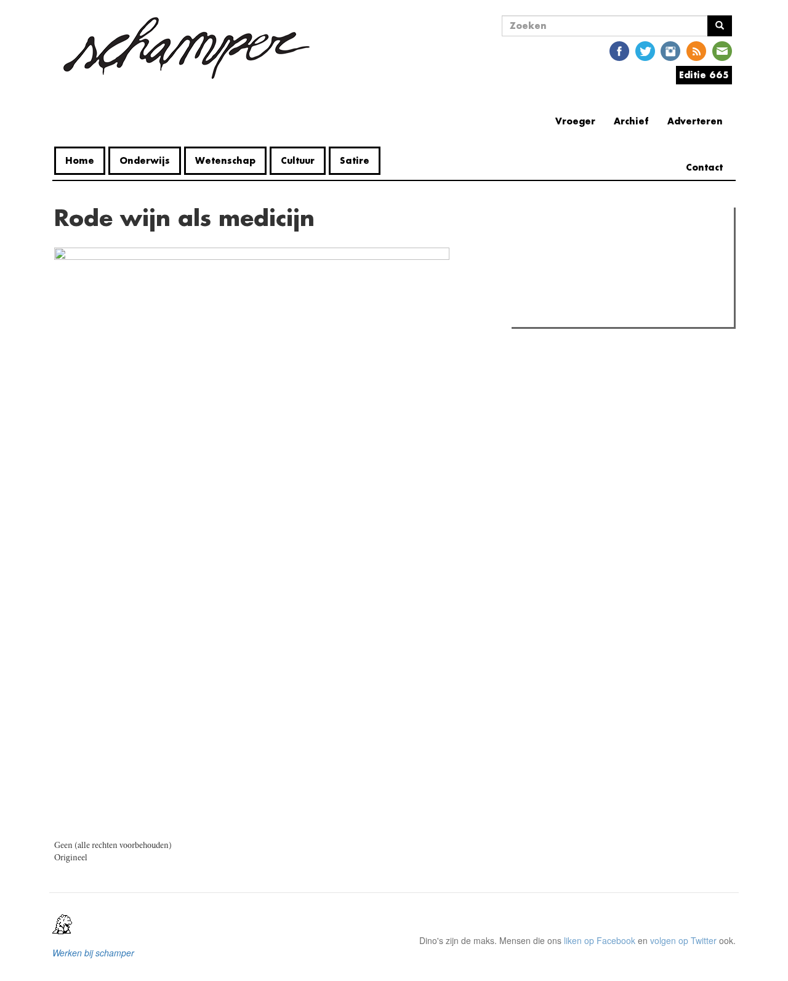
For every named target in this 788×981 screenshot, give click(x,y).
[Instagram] (670, 50)
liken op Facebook (599, 940)
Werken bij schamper (93, 953)
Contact (704, 167)
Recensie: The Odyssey (582, 270)
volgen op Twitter (683, 940)
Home (79, 160)
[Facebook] (619, 50)
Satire (354, 160)
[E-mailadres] (722, 50)
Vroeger (575, 121)
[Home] (186, 48)
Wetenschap (225, 160)
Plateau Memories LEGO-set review (605, 314)
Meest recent (622, 244)
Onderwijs (144, 160)
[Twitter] (645, 50)
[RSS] (696, 50)
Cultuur (298, 160)
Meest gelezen (553, 244)
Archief (631, 121)
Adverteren (695, 121)
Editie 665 (704, 75)
